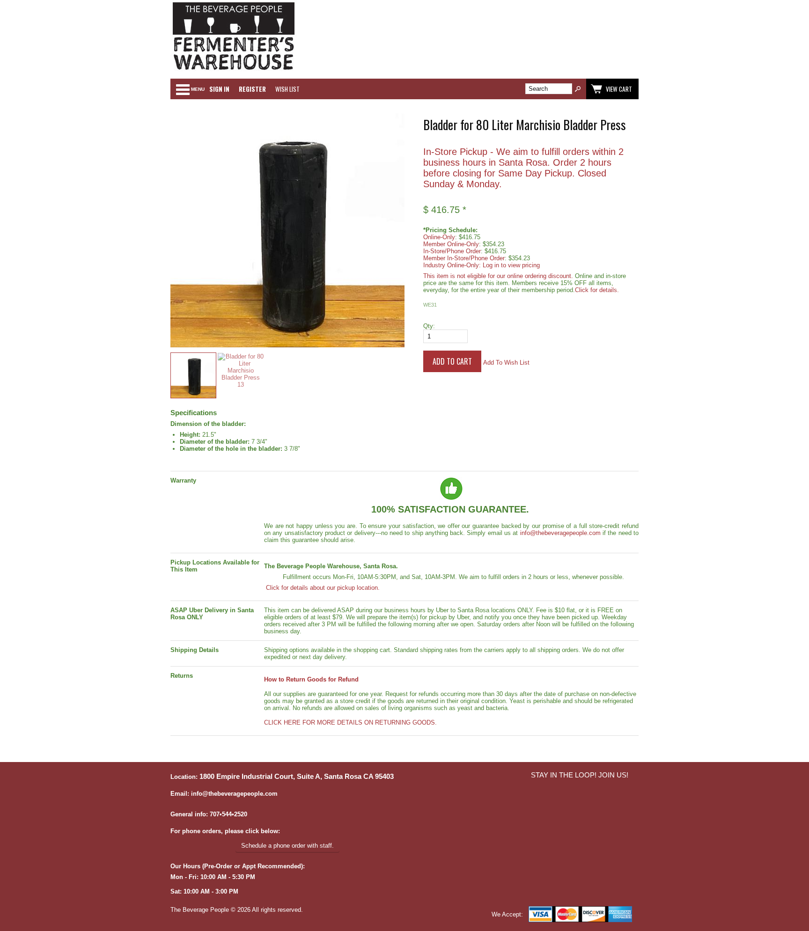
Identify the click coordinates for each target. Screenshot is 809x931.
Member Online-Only (451, 244)
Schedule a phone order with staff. (287, 845)
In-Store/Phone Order (452, 251)
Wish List (287, 89)
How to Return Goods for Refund (311, 679)
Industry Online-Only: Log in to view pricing (481, 265)
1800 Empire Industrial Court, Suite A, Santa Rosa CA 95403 (296, 776)
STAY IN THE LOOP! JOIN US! (579, 775)
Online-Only (439, 237)
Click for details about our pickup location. (322, 587)
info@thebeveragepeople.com (560, 532)
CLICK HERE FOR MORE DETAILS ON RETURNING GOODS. (350, 722)
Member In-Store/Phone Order (464, 258)
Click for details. (597, 289)
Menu (198, 89)
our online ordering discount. (535, 275)
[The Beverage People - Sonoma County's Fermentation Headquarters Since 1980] (233, 70)
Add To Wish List (506, 362)
